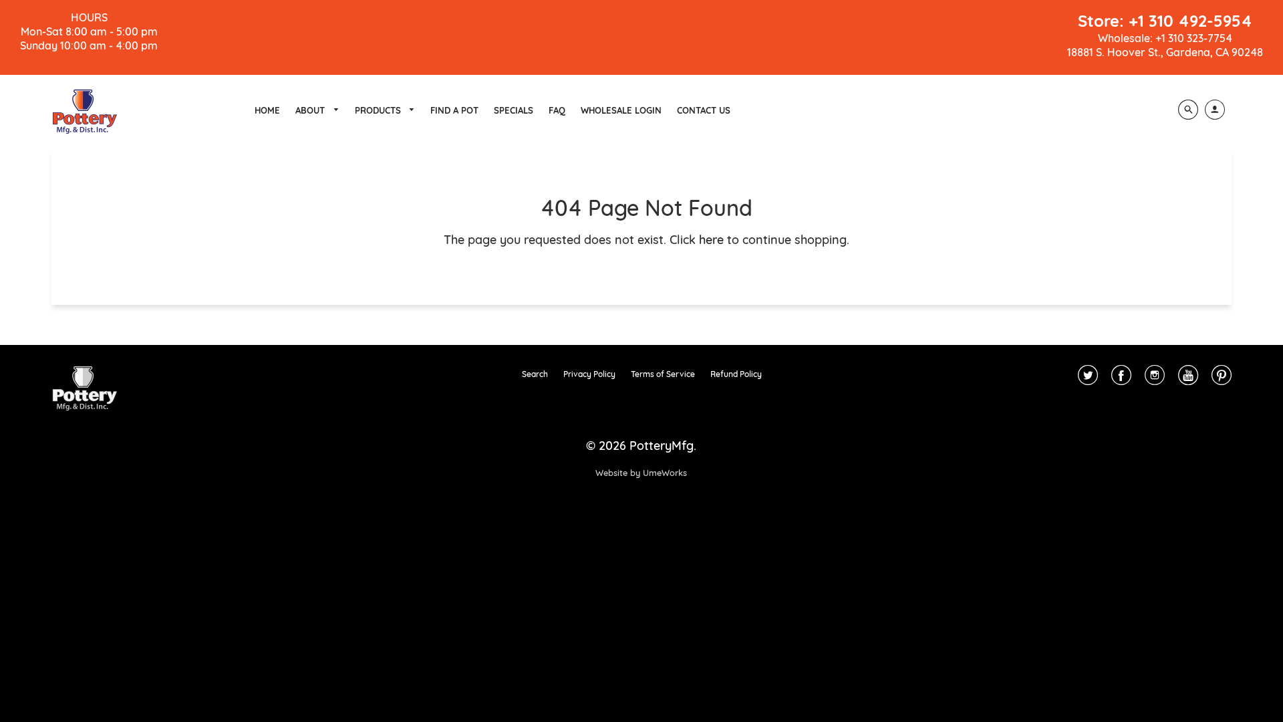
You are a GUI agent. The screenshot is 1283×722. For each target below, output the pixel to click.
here (711, 239)
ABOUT (311, 110)
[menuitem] (267, 110)
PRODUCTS (379, 110)
